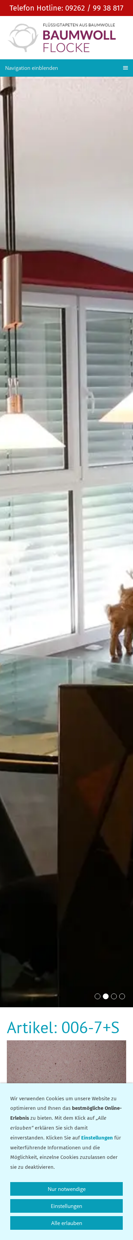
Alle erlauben (66, 1223)
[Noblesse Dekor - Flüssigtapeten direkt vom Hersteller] (97, 996)
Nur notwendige (67, 1188)
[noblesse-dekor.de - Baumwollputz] (122, 996)
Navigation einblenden (31, 67)
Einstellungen (66, 1206)
